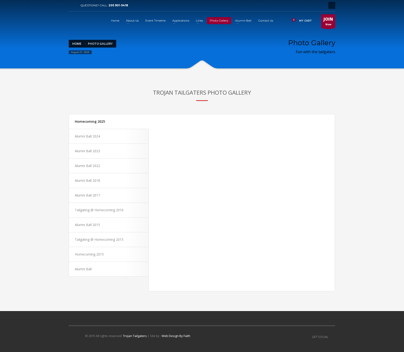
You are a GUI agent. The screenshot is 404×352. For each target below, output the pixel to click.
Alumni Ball (83, 269)
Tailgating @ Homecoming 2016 (99, 210)
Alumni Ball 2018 (87, 180)
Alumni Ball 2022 (87, 165)
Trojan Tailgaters (135, 336)
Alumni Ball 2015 (87, 224)
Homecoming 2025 (90, 121)
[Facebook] (72, 5)
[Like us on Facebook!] (331, 336)
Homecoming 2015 (89, 254)
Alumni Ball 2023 (87, 151)
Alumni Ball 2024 (87, 136)
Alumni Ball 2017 (87, 195)
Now (328, 21)
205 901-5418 (118, 5)
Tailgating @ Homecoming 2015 (99, 239)
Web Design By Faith (176, 336)
